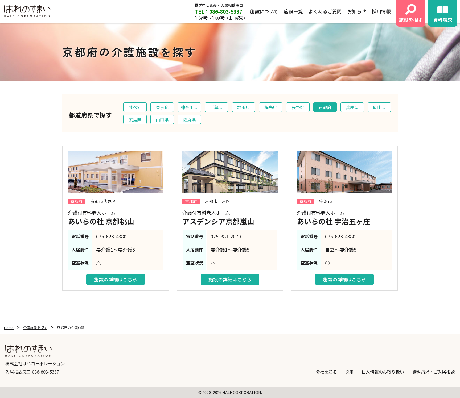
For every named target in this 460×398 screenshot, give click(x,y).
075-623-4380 (111, 236)
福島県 (270, 107)
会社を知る (326, 371)
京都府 (325, 107)
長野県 (297, 107)
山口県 (162, 119)
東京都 (162, 107)
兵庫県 (352, 107)
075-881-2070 (226, 236)
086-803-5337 (45, 371)
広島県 (135, 119)
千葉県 (216, 107)
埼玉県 (243, 107)
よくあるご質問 (325, 11)
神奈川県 (189, 107)
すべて (135, 107)
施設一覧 (293, 11)
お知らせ (356, 11)
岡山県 (379, 107)
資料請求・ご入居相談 (433, 371)
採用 (349, 371)
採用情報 (381, 11)
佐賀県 (189, 119)
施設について (264, 11)
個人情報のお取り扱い (383, 371)
